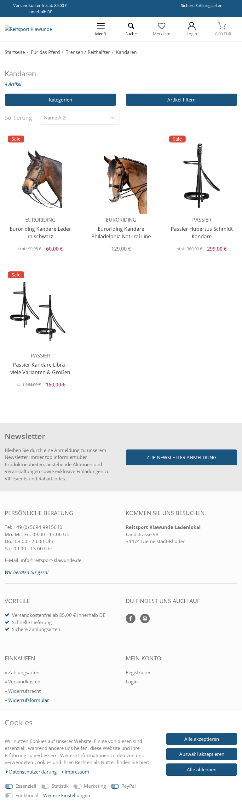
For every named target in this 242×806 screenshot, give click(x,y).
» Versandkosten (22, 681)
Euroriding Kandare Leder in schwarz (40, 232)
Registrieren (139, 672)
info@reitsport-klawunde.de (51, 560)
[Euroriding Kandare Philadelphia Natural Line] (121, 175)
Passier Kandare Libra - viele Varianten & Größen (40, 368)
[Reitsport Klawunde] (28, 29)
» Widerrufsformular (27, 700)
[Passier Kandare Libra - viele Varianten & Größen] (40, 310)
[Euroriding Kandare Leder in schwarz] (40, 175)
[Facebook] (130, 619)
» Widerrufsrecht (23, 691)
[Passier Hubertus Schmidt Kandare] (201, 175)
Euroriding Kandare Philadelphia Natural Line (121, 232)
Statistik (60, 786)
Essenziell (25, 786)
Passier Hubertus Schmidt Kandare (202, 232)
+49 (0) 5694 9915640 (38, 527)
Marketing (95, 786)
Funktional (26, 795)
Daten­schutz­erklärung (33, 771)
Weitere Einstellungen (66, 795)
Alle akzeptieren (201, 739)
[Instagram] (142, 619)
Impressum (77, 771)
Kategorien (60, 99)
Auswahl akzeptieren (201, 754)
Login (132, 681)
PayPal (128, 786)
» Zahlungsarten (22, 672)
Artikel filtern (181, 99)
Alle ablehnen (201, 769)
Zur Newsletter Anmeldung (181, 457)
